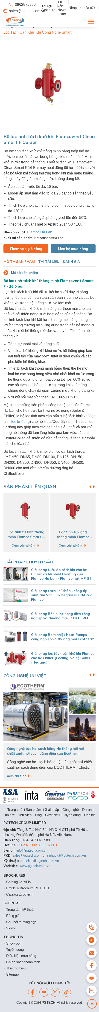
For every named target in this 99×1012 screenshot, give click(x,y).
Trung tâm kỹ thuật (20, 909)
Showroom (14, 943)
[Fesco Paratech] (73, 795)
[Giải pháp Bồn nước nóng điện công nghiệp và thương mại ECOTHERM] (15, 616)
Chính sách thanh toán (23, 962)
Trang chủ (14, 810)
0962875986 (25, 4)
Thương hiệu (16, 968)
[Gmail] (91, 953)
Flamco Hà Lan (39, 232)
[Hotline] (91, 927)
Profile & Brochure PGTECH (27, 888)
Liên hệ (89, 815)
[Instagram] (55, 992)
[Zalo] (91, 991)
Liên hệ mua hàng (73, 248)
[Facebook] (32, 992)
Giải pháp (52, 810)
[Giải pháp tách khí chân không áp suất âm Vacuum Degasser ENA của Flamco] (15, 595)
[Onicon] (50, 795)
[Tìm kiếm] (93, 8)
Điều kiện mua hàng (21, 956)
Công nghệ (70, 810)
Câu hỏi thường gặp (21, 922)
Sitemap (12, 974)
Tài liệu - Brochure (48, 8)
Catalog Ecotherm (19, 894)
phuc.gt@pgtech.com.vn (67, 855)
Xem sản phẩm (49, 545)
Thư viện (25, 815)
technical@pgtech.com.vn (39, 861)
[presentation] (94, 486)
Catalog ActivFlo (18, 882)
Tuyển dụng (72, 815)
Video (10, 928)
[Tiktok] (66, 992)
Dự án (87, 810)
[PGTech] (15, 21)
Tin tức (9, 815)
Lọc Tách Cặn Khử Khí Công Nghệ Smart (37, 32)
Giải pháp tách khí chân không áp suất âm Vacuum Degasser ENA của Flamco (62, 595)
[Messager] (91, 940)
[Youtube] (43, 992)
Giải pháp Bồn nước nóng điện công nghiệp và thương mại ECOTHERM (60, 616)
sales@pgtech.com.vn (25, 11)
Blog (38, 815)
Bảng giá (12, 916)
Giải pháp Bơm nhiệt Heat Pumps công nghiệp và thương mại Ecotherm (62, 636)
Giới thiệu (52, 815)
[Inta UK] (27, 795)
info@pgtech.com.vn (31, 850)
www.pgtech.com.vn (35, 866)
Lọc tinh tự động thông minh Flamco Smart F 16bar (52, 535)
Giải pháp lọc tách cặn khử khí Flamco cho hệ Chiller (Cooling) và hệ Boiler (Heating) (62, 657)
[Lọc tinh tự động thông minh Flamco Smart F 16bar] (52, 511)
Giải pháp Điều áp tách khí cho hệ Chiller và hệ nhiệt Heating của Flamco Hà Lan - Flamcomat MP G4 (61, 574)
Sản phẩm (33, 810)
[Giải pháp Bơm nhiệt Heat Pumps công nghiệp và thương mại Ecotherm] (15, 637)
